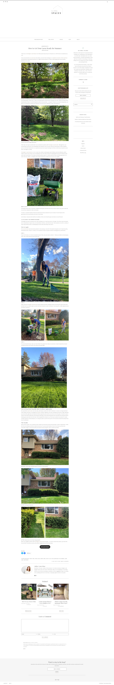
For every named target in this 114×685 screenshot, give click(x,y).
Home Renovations (38, 39)
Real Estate (51, 39)
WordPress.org (83, 152)
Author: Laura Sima (39, 566)
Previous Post (28, 610)
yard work (26, 559)
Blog (10, 683)
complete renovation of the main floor (59, 57)
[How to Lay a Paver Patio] (28, 592)
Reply (24, 648)
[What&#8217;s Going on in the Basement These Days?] (61, 592)
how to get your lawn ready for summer (55, 558)
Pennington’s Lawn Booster (26, 152)
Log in (83, 145)
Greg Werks (25, 642)
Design (61, 39)
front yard (32, 558)
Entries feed (83, 148)
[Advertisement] (57, 26)
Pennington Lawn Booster (32, 53)
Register (83, 143)
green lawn (42, 558)
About (78, 39)
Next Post (61, 610)
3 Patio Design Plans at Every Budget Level (45, 602)
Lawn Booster (25, 228)
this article (38, 412)
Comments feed (83, 150)
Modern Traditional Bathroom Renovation (83, 119)
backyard (27, 558)
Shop (70, 39)
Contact (5, 683)
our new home (33, 57)
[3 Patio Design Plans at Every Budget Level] (45, 592)
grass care (37, 558)
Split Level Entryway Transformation (83, 117)
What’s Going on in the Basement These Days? (61, 602)
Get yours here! (45, 547)
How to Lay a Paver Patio (29, 601)
